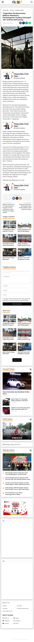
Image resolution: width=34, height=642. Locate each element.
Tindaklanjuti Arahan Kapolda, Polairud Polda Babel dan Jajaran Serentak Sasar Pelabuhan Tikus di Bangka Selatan (9, 230)
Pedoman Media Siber (23, 608)
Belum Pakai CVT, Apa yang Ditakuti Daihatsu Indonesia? (19, 399)
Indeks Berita (25, 639)
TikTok (16, 623)
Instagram (17, 621)
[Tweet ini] (23, 23)
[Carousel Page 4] (19, 437)
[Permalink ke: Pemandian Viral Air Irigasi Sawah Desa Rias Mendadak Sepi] (9, 238)
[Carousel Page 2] (15, 437)
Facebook (6, 618)
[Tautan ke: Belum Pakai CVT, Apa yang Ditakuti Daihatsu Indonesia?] (6, 402)
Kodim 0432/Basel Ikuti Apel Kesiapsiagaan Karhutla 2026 (24, 230)
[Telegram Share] (26, 23)
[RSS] (20, 198)
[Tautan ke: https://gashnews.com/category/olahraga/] (31, 450)
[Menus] (2, 2)
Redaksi (5, 606)
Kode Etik (19, 606)
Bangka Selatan (6, 23)
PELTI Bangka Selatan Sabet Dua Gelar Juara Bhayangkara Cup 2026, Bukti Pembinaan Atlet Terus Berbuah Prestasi (17, 473)
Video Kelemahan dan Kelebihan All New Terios (16, 393)
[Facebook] (13, 198)
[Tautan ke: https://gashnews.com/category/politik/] (31, 419)
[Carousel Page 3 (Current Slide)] (17, 437)
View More (17, 360)
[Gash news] (17, 2)
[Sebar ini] (20, 23)
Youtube (6, 623)
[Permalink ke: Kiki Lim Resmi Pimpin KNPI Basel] (9, 252)
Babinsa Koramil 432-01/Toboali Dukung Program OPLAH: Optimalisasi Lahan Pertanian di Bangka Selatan (9, 207)
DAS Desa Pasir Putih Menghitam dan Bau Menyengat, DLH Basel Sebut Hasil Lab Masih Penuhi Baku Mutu (24, 258)
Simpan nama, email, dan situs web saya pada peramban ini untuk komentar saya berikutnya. (16, 299)
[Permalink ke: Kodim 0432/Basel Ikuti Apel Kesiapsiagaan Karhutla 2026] (24, 224)
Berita (11, 23)
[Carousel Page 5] (21, 437)
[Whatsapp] (29, 23)
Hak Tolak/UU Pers (8, 611)
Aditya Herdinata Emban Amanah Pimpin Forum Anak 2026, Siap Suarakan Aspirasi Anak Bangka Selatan (24, 244)
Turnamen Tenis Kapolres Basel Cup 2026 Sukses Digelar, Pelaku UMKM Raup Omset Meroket (17, 483)
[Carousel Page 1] (13, 437)
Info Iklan (5, 608)
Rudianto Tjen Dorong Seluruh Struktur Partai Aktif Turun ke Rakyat (16, 433)
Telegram (6, 621)
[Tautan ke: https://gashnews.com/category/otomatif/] (31, 369)
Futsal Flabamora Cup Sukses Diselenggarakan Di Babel (13, 493)
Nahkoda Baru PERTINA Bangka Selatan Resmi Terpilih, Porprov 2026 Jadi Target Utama (17, 488)
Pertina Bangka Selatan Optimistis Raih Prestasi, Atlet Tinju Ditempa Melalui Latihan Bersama (18, 478)
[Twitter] (17, 198)
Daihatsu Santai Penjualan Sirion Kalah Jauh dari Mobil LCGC (20, 408)
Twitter (17, 618)
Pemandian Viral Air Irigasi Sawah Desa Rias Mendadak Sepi (8, 244)
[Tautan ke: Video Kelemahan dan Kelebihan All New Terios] (17, 381)
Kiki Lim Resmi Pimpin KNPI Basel (9, 258)
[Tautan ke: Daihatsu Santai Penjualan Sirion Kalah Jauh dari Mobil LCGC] (6, 410)
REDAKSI (17, 639)
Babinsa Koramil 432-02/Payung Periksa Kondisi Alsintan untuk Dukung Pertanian (25, 206)
